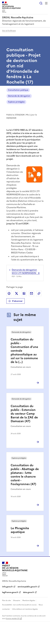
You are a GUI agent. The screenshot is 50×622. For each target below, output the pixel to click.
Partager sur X (16, 293)
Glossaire (16, 600)
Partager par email (31, 293)
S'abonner (17, 301)
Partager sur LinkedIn (24, 293)
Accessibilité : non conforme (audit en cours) (19, 605)
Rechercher (41, 3)
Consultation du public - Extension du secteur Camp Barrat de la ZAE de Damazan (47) (24, 413)
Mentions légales (28, 600)
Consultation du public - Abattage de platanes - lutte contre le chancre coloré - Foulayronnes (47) (25, 474)
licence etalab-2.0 (12, 618)
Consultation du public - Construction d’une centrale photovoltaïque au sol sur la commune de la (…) (24, 350)
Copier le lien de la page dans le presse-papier (39, 293)
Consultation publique (18, 90)
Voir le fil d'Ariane (9, 30)
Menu (46, 3)
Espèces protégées (16, 101)
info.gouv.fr (7, 586)
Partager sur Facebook (9, 293)
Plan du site (6, 600)
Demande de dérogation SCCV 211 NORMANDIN (24, 271)
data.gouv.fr (28, 592)
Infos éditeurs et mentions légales (25, 609)
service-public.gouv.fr (27, 586)
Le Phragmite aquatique (20, 530)
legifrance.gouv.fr (10, 592)
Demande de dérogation (19, 96)
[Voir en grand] (34, 175)
